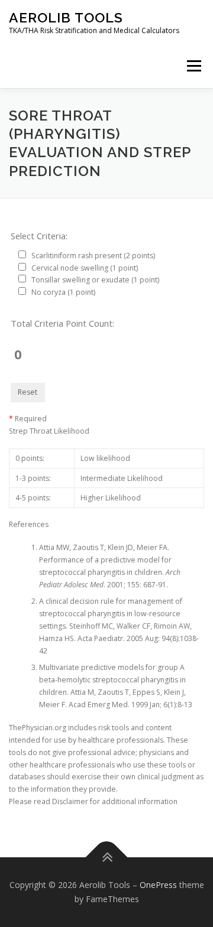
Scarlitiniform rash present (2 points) (93, 256)
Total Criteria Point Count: (62, 323)
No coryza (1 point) (63, 292)
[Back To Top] (107, 858)
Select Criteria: (39, 236)
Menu (193, 66)
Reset (27, 392)
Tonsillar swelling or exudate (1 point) (95, 280)
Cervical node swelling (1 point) (84, 268)
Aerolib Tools (66, 17)
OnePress (158, 884)
